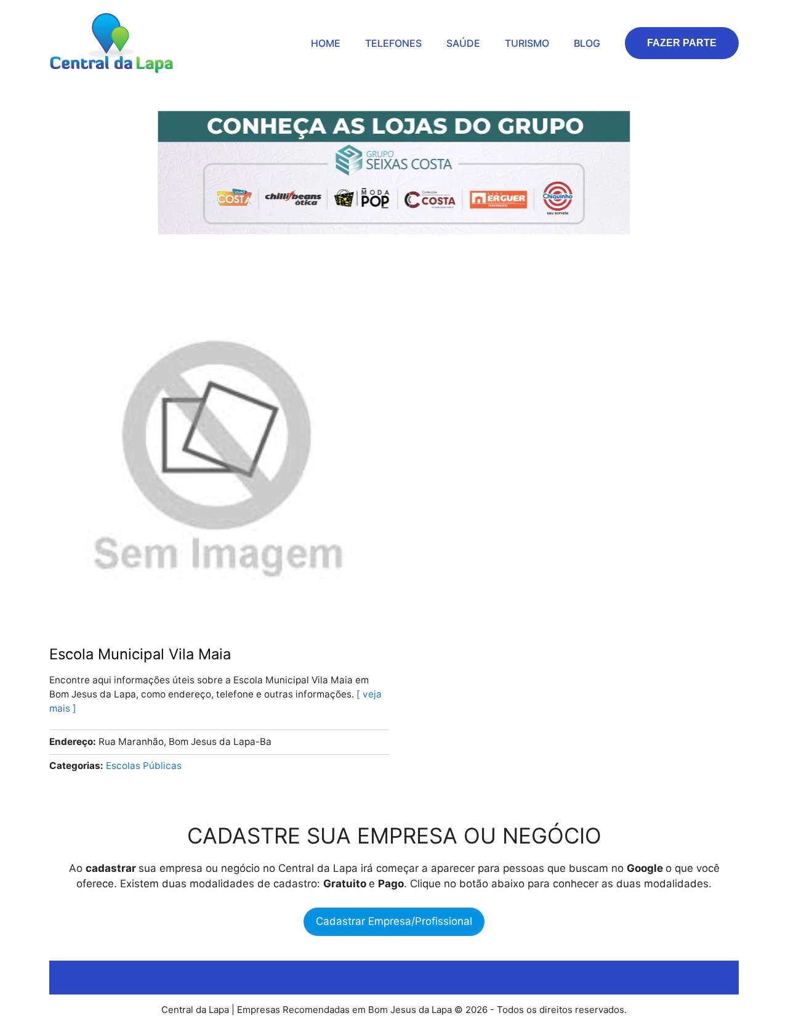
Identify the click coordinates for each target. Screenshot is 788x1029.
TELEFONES (393, 43)
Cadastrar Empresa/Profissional (394, 921)
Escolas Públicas (144, 765)
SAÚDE (463, 43)
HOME (325, 43)
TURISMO (527, 43)
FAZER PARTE (682, 43)
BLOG (587, 43)
